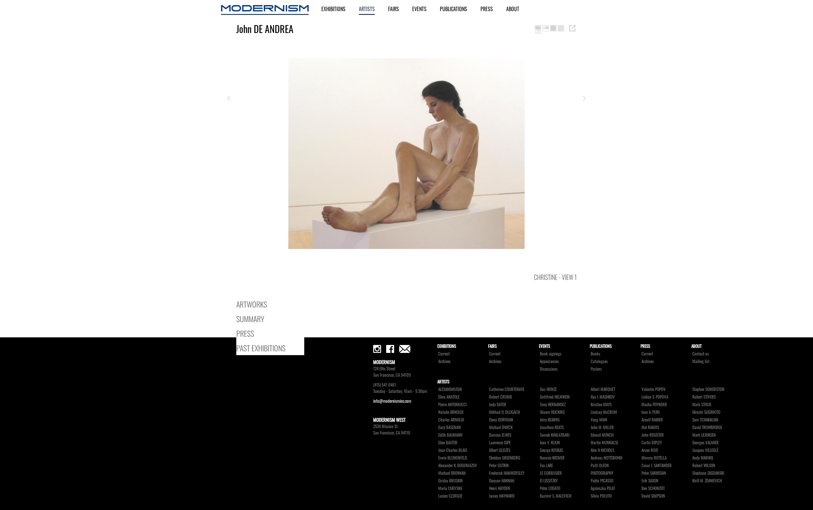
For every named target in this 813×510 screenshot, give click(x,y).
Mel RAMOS (650, 427)
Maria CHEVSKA (450, 488)
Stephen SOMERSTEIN (708, 389)
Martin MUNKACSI (604, 443)
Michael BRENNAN (452, 473)
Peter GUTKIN (499, 465)
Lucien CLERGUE (450, 496)
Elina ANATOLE (449, 397)
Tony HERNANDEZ (553, 404)
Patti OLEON (600, 465)
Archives (444, 361)
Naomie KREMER (552, 458)
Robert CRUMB (500, 397)
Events (419, 9)
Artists (367, 9)
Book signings (550, 354)
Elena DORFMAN (501, 420)
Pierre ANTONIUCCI (452, 404)
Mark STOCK (701, 404)
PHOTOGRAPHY (602, 473)
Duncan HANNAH (501, 481)
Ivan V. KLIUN (550, 443)
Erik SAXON (650, 481)
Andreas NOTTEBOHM (606, 458)
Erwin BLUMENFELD (452, 458)
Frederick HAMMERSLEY (506, 473)
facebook (390, 349)
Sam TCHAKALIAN (705, 420)
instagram (377, 349)
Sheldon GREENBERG (504, 458)
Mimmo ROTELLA (654, 458)
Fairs (393, 9)
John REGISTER (653, 435)
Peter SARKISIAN (654, 473)
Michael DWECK (501, 427)
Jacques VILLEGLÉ (705, 450)
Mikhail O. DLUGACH (504, 412)
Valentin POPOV (654, 389)
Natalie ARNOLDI (450, 412)
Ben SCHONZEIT (653, 488)
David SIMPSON (653, 496)
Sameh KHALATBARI (554, 435)
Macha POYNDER (654, 404)
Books (595, 354)
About (512, 9)
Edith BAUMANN (450, 435)
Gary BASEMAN (449, 427)
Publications (453, 9)
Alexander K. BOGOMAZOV (457, 465)
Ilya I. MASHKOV (603, 397)
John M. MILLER (602, 427)
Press (486, 9)
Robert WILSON (703, 465)
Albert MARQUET (603, 389)
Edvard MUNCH (602, 435)
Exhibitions (333, 9)
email (404, 349)
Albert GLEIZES (499, 450)
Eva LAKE (546, 465)
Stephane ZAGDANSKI (708, 473)
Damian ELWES (500, 435)
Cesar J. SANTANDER (657, 465)
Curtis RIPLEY (652, 443)
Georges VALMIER (705, 443)
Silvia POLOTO (601, 496)
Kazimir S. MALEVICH (555, 496)
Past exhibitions (261, 348)
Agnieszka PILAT (603, 488)
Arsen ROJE (650, 450)
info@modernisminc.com (392, 401)
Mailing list (700, 361)
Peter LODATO (550, 488)
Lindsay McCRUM (604, 412)
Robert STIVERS (704, 397)
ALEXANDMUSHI (450, 389)
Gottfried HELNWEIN (555, 397)
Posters (596, 369)
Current (444, 354)
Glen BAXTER (447, 443)
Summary (250, 318)
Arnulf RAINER (652, 420)
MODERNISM (265, 10)
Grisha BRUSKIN (450, 481)
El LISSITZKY (549, 481)
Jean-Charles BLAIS (452, 450)
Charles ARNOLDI (451, 420)
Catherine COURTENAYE (506, 389)
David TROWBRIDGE (707, 427)
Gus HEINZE (548, 389)
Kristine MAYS (601, 404)
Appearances (549, 361)
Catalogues (599, 361)
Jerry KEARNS (550, 420)
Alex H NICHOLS (602, 450)
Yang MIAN (599, 420)
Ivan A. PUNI (651, 412)
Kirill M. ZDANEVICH (707, 481)
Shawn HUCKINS (552, 412)
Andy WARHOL (703, 458)
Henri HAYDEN (499, 488)
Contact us (700, 354)
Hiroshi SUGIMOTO (706, 412)
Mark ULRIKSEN (704, 435)
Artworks (251, 304)
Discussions (549, 369)
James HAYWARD (501, 496)
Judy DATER (497, 404)
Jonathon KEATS (552, 427)
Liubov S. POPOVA (655, 397)
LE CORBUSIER (551, 473)
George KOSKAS (551, 450)
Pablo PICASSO (602, 481)
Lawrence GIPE (500, 443)
